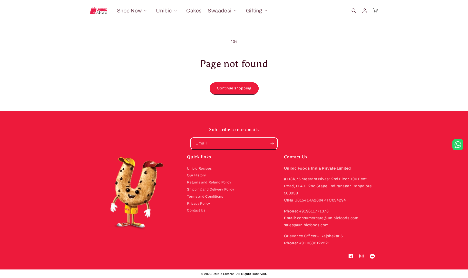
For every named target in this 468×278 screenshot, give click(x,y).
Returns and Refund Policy (209, 182)
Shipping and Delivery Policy (210, 189)
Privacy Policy (198, 203)
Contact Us (196, 210)
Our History (196, 175)
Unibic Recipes (199, 168)
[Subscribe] (272, 143)
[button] (133, 10)
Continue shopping (234, 88)
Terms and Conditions (205, 196)
